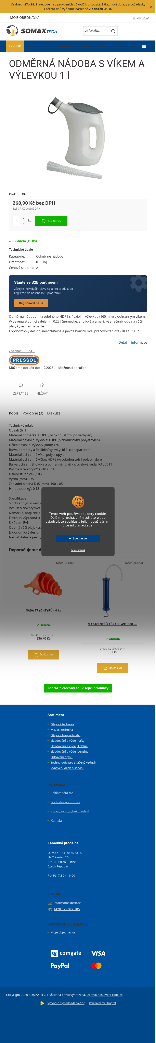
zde (90, 525)
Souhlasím (80, 538)
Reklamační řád (62, 793)
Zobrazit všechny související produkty (78, 688)
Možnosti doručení (72, 367)
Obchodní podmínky (65, 802)
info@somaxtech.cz (67, 903)
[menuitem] (15, 46)
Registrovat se (31, 303)
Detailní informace (133, 342)
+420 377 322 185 (67, 909)
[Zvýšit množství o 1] (23, 218)
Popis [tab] (13, 413)
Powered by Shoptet (102, 1003)
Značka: (22, 351)
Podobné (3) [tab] (33, 413)
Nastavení (78, 550)
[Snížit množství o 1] (23, 223)
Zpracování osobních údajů (70, 811)
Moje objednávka (24, 17)
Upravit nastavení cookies (104, 995)
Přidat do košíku (54, 220)
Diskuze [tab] (54, 413)
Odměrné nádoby (49, 256)
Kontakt (56, 820)
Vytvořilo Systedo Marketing (66, 1003)
